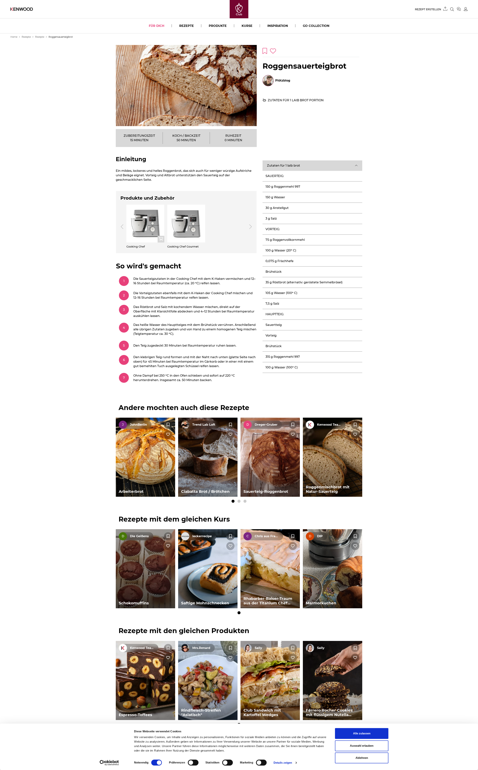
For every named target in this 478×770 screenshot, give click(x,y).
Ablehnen (362, 757)
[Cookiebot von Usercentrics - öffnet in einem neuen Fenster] (109, 763)
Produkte (218, 26)
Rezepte (186, 26)
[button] (312, 165)
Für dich (156, 26)
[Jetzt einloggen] (466, 9)
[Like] (168, 434)
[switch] (193, 763)
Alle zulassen (361, 733)
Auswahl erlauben (361, 745)
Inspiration (277, 26)
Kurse (247, 26)
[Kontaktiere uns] (460, 9)
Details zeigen (283, 762)
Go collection (316, 26)
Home (13, 36)
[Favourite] (168, 425)
